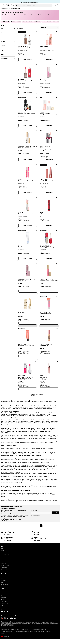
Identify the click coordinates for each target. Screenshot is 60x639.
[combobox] (49, 27)
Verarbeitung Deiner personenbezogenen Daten (12, 515)
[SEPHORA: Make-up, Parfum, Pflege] (8, 5)
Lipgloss (21, 412)
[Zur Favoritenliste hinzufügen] (36, 32)
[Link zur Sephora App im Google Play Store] (5, 618)
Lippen (14, 401)
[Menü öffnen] (2, 5)
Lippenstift (49, 453)
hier (11, 621)
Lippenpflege (42, 448)
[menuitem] (54, 5)
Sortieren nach (43, 25)
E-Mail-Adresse (34, 510)
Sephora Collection (12, 499)
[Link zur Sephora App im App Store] (12, 618)
